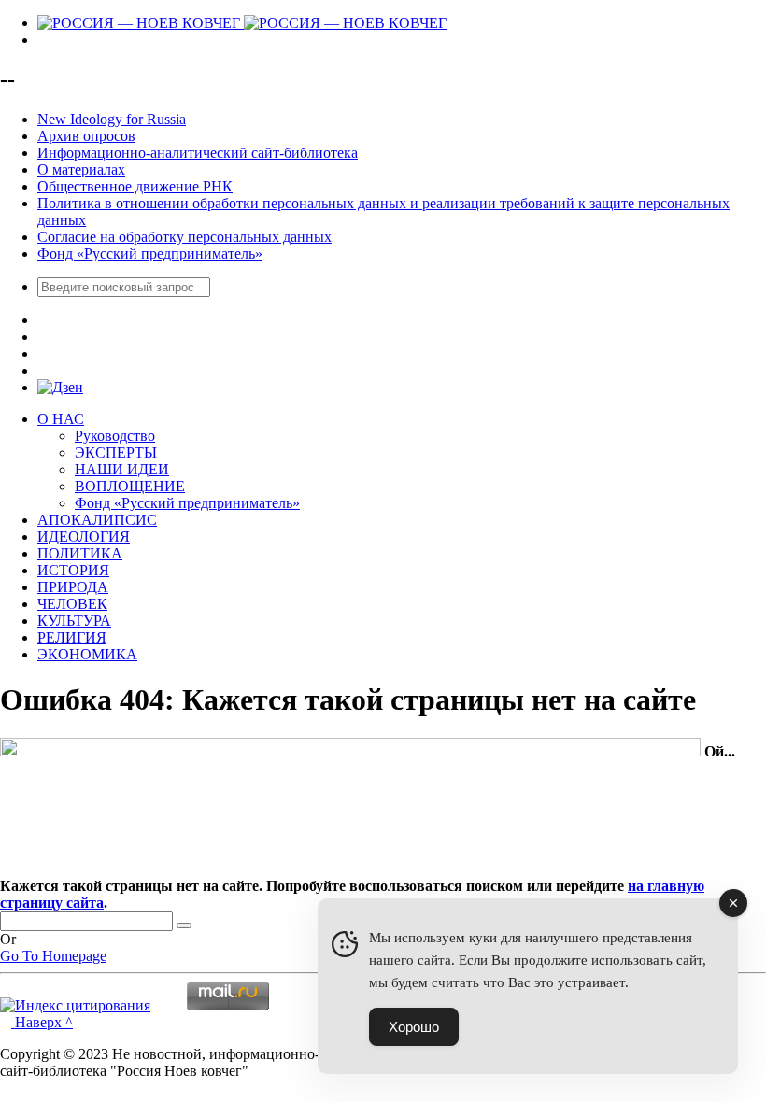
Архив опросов (86, 136)
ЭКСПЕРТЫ (116, 452)
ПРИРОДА (72, 587)
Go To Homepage (53, 956)
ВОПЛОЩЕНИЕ (130, 486)
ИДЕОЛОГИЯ (83, 536)
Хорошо (414, 1027)
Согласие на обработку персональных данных (184, 237)
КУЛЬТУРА (74, 621)
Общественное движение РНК (135, 186)
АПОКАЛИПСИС (97, 520)
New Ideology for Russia (111, 119)
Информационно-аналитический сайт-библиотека (197, 153)
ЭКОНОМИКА (87, 654)
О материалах (81, 169)
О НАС (60, 419)
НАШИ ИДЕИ (122, 469)
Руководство (115, 436)
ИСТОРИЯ (73, 570)
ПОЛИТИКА (79, 553)
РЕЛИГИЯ (71, 637)
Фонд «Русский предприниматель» (149, 253)
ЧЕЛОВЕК (72, 604)
